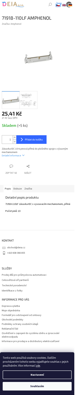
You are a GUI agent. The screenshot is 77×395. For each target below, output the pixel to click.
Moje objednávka (11, 310)
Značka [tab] (28, 189)
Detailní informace (11, 155)
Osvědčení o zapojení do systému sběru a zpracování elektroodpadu (30, 334)
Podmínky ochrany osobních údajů (20, 324)
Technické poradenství (14, 285)
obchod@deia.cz (16, 247)
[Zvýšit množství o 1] (14, 137)
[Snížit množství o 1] (14, 142)
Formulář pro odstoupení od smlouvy (21, 315)
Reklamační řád (10, 329)
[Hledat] (50, 4)
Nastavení (37, 375)
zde (38, 366)
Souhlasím (37, 386)
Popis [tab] (8, 189)
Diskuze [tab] (17, 189)
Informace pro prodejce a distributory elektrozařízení (30, 341)
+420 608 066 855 (16, 253)
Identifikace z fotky (12, 290)
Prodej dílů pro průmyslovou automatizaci (24, 275)
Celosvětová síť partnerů (15, 280)
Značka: (11, 24)
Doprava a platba (11, 306)
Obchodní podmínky (12, 319)
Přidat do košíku (34, 139)
